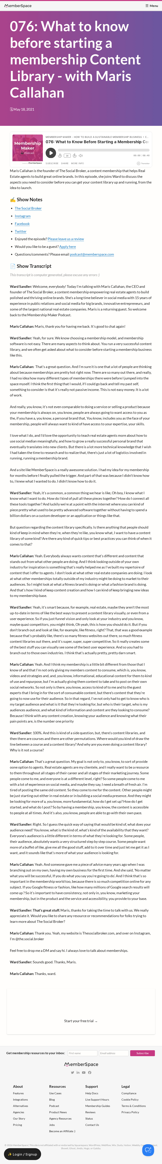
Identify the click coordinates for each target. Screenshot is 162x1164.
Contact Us (92, 1124)
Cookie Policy (130, 1099)
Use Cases (55, 1093)
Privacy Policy (130, 1112)
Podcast (54, 1106)
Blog (52, 1099)
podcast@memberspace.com (92, 254)
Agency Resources (60, 1118)
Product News (58, 1112)
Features (18, 1093)
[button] (22, 1154)
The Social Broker (28, 208)
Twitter (20, 231)
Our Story (19, 1118)
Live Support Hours (97, 1099)
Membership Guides (97, 1106)
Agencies (18, 1112)
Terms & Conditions (134, 1106)
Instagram (23, 216)
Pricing (17, 1124)
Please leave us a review (66, 239)
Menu (151, 5)
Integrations (20, 1099)
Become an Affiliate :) (62, 1131)
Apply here (67, 246)
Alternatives (20, 1106)
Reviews (90, 1112)
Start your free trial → (81, 1021)
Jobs (52, 1124)
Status (89, 1118)
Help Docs (91, 1093)
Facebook (22, 223)
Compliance (129, 1093)
